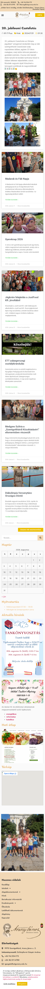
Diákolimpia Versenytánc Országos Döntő (18, 494)
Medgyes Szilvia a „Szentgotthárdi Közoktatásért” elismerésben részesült (22, 429)
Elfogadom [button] (22, 984)
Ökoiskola (6, 907)
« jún (4, 596)
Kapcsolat (5, 918)
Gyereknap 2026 (14, 239)
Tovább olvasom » (11, 200)
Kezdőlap (5, 885)
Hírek (18, 33)
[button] (2, 15)
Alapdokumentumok (10, 892)
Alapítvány (6, 914)
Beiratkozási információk (12, 899)
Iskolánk (5, 888)
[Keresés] (40, 537)
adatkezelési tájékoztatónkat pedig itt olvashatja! (20, 978)
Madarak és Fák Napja (17, 178)
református (11, 717)
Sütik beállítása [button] (9, 984)
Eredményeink (8, 903)
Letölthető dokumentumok (12, 910)
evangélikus (11, 714)
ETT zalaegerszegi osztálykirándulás (15, 362)
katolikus (10, 720)
